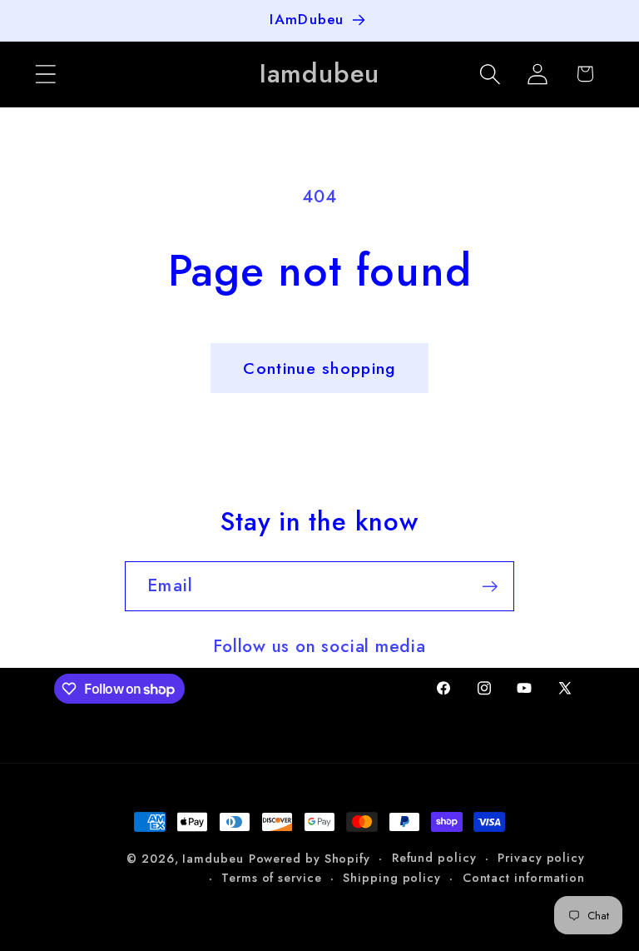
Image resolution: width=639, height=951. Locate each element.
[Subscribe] (489, 586)
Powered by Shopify (309, 858)
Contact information (524, 877)
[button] (45, 73)
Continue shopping (319, 368)
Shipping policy (392, 877)
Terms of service (271, 877)
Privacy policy (541, 857)
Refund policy (434, 857)
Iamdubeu (212, 858)
